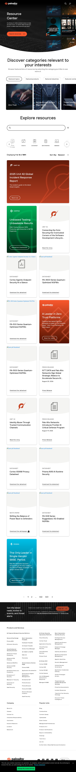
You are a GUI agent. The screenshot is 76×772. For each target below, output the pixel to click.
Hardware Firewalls (27, 642)
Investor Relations (12, 723)
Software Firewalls (27, 645)
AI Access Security (12, 644)
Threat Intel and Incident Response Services (60, 682)
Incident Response (60, 690)
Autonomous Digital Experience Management (28, 675)
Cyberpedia (42, 717)
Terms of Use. (65, 613)
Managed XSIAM (44, 682)
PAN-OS (24, 655)
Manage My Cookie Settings (26, 768)
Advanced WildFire (12, 663)
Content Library (43, 714)
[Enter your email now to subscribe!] (41, 608)
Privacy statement (39, 765)
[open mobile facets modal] (68, 128)
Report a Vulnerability (45, 732)
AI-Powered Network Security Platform (18, 633)
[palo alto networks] (11, 4)
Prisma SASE (25, 667)
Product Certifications (45, 729)
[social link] (39, 760)
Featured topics (14, 79)
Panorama (25, 658)
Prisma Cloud (43, 656)
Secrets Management (61, 662)
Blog (40, 708)
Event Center (43, 720)
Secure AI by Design (12, 638)
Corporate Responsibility (14, 717)
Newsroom (10, 729)
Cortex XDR (42, 667)
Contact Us (10, 714)
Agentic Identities (60, 659)
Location (9, 726)
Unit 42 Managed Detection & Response (44, 678)
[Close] (73, 763)
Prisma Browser (26, 685)
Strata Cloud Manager (28, 648)
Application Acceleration (29, 670)
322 (40, 597)
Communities (43, 711)
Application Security (45, 644)
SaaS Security (11, 687)
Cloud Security (43, 637)
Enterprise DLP (26, 679)
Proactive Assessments (62, 687)
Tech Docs (42, 738)
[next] (67, 144)
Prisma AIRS (10, 641)
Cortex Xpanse (43, 673)
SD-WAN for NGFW (27, 652)
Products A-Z (43, 726)
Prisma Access (26, 682)
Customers (10, 720)
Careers (9, 711)
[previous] (9, 144)
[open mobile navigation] (70, 4)
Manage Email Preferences (47, 723)
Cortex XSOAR (43, 670)
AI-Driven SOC (43, 661)
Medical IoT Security (13, 679)
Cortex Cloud (43, 641)
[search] (65, 4)
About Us (9, 708)
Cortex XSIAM (43, 664)
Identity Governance (61, 651)
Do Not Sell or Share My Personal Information (52, 745)
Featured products (32, 79)
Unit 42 (41, 741)
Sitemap (41, 735)
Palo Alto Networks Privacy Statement (47, 613)
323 (46, 597)
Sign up (60, 608)
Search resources (15, 34)
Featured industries (52, 79)
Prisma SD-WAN (26, 689)
